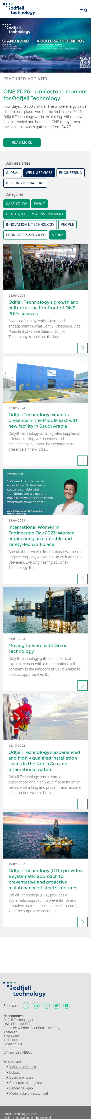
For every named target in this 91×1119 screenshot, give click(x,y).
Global (12, 173)
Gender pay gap (21, 1088)
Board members (21, 1077)
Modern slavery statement (28, 1093)
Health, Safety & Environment (35, 214)
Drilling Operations (25, 183)
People (67, 225)
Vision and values (22, 1067)
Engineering (70, 173)
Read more (22, 142)
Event (39, 204)
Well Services (39, 173)
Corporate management (27, 1083)
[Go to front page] (19, 9)
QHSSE (14, 1072)
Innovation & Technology (30, 225)
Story (57, 235)
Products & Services (26, 235)
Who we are (12, 1062)
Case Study (17, 204)
